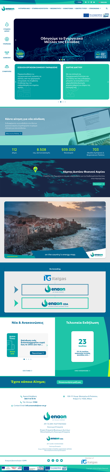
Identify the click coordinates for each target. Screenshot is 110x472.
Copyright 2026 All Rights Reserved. (97, 468)
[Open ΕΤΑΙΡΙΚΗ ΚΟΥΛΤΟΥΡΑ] (49, 8)
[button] (106, 8)
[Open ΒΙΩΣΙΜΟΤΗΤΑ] (62, 8)
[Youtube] (94, 2)
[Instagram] (88, 2)
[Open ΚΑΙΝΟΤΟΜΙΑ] (74, 8)
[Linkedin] (91, 2)
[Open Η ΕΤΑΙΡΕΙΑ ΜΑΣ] (31, 8)
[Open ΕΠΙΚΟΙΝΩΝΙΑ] (100, 8)
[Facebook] (85, 2)
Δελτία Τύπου (12, 337)
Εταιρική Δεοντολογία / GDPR (16, 460)
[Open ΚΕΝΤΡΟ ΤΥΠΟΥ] (88, 8)
